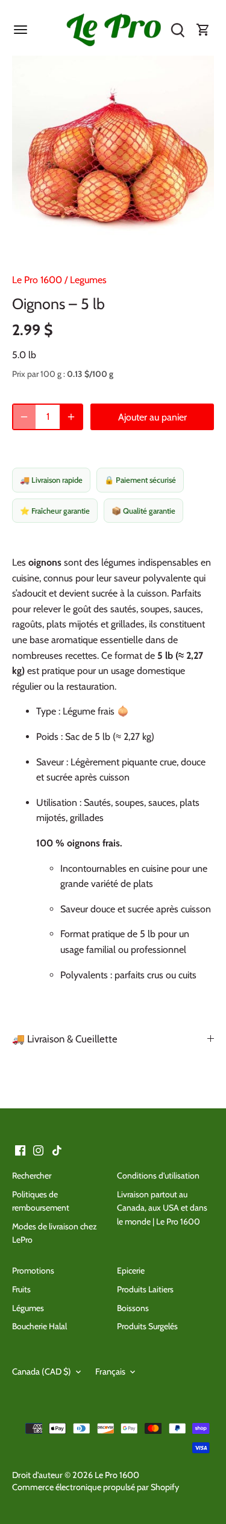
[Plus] (71, 417)
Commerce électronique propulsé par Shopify (95, 1487)
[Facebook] (20, 1149)
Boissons (133, 1308)
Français (110, 1372)
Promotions (33, 1270)
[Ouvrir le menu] (20, 29)
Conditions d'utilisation (158, 1175)
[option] (113, 157)
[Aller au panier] (203, 30)
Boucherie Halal (39, 1326)
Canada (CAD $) (41, 1372)
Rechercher (31, 1175)
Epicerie (131, 1270)
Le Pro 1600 (37, 280)
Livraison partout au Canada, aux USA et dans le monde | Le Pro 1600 (162, 1208)
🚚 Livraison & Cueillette (65, 1039)
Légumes (28, 1308)
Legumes (88, 280)
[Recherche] (178, 30)
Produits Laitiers (145, 1289)
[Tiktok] (57, 1149)
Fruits (21, 1289)
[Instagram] (38, 1149)
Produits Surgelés (147, 1326)
